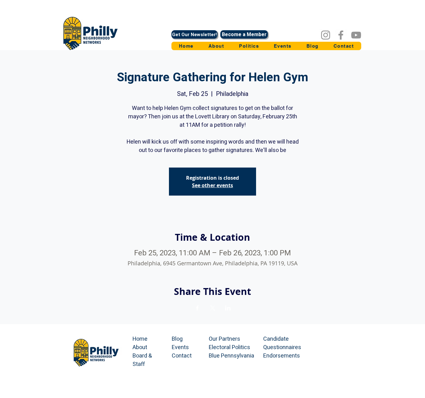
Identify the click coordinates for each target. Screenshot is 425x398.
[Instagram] (326, 35)
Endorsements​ (281, 356)
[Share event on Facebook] (197, 308)
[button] (248, 46)
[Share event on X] (213, 308)
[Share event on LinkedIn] (228, 308)
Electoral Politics (229, 347)
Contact (182, 356)
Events (180, 347)
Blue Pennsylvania (231, 356)
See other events (212, 185)
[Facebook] (341, 35)
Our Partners (224, 339)
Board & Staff (142, 360)
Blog (177, 339)
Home (140, 339)
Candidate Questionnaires (282, 343)
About (140, 347)
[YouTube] (356, 35)
